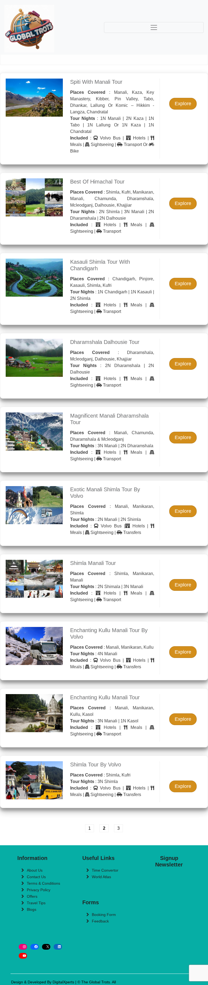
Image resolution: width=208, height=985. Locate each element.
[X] (46, 947)
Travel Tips (36, 903)
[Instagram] (23, 947)
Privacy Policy (38, 890)
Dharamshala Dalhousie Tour (104, 342)
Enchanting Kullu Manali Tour (105, 697)
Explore (183, 103)
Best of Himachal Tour (97, 182)
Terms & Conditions (43, 883)
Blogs (31, 909)
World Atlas (101, 877)
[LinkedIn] (58, 947)
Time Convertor (105, 870)
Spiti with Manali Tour (96, 82)
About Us (35, 870)
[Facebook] (34, 947)
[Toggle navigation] (154, 27)
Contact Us (36, 877)
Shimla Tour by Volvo (95, 765)
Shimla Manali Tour (93, 563)
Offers (32, 896)
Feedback (100, 921)
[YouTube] (23, 956)
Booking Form (104, 914)
